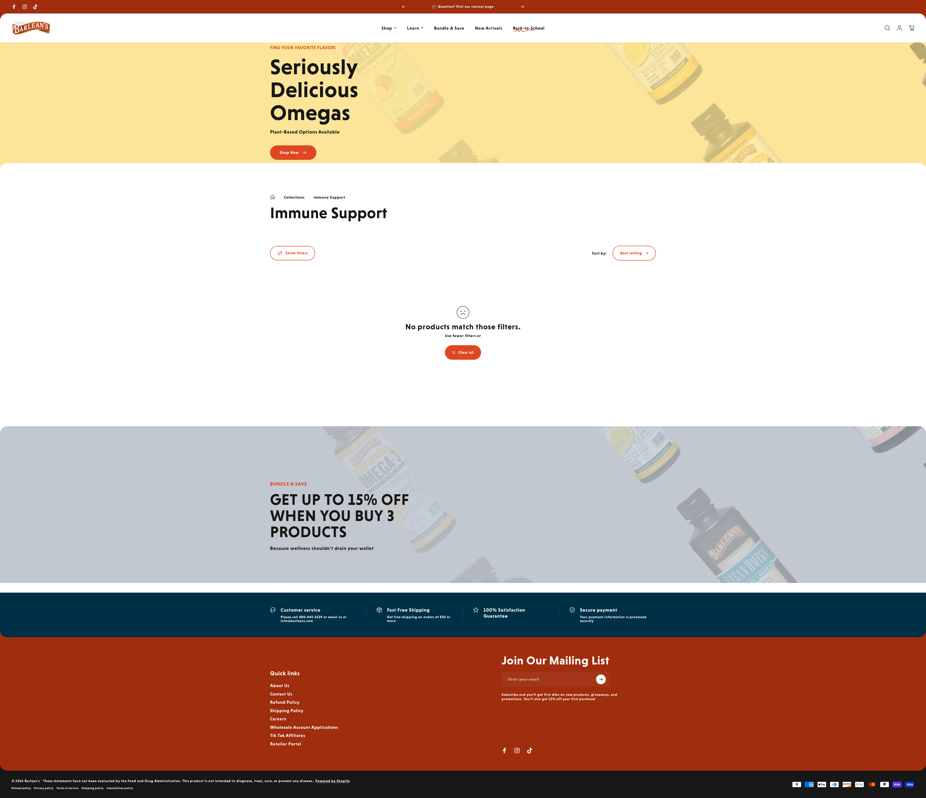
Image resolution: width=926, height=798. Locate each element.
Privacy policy (44, 788)
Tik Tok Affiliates (287, 735)
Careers (278, 718)
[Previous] (403, 7)
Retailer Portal (285, 743)
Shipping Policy (286, 710)
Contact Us (281, 694)
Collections (294, 197)
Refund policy (21, 788)
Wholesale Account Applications (304, 727)
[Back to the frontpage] (272, 197)
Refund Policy (285, 702)
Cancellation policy (120, 788)
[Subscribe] (601, 679)
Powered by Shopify (332, 781)
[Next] (522, 7)
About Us (279, 685)
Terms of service (67, 788)
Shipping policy (93, 788)
